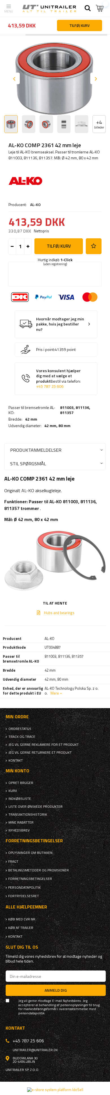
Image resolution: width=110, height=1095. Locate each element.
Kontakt (15, 760)
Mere (54, 693)
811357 (67, 412)
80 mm (64, 425)
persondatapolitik (31, 1013)
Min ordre (17, 717)
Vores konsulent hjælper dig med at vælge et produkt (58, 378)
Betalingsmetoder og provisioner (38, 870)
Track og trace (21, 736)
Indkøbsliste (19, 798)
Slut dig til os (22, 947)
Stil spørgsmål (28, 463)
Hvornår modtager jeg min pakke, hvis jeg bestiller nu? (60, 324)
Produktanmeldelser (35, 449)
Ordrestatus (19, 728)
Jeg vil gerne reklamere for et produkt (43, 744)
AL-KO (35, 204)
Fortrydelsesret (23, 896)
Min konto (17, 771)
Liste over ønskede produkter (35, 806)
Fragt (13, 861)
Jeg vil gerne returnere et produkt (40, 752)
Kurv (12, 790)
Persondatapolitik (24, 887)
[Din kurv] (100, 8)
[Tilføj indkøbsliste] (94, 246)
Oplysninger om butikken (30, 852)
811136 (82, 407)
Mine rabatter (21, 822)
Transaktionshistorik (27, 814)
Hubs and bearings (59, 613)
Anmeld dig (56, 990)
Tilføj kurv (59, 246)
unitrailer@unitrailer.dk (35, 1050)
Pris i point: (45, 349)
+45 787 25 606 (49, 386)
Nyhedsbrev (19, 830)
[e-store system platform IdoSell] (55, 1089)
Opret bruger (20, 783)
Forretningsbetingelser (30, 878)
